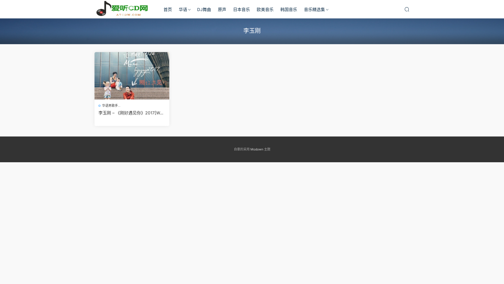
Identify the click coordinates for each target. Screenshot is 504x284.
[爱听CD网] (123, 9)
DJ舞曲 (204, 9)
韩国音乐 (288, 9)
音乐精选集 (314, 9)
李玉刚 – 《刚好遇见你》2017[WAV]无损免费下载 (130, 112)
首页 (168, 9)
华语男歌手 (110, 106)
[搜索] (407, 9)
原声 (222, 9)
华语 (183, 9)
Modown (256, 149)
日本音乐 (241, 9)
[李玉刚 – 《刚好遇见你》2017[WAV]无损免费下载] (131, 75)
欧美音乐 (265, 9)
